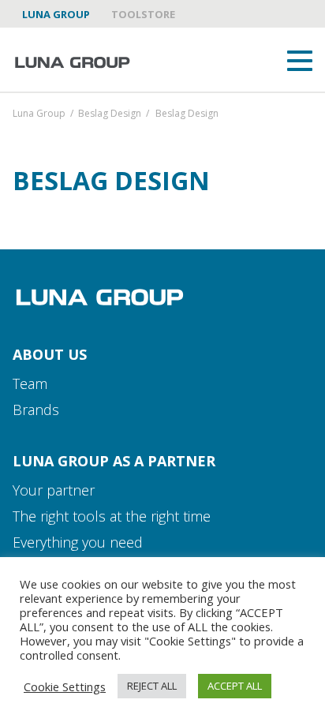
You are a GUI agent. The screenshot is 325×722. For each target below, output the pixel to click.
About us (50, 354)
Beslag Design (109, 114)
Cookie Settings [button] (65, 686)
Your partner (54, 490)
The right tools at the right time (112, 516)
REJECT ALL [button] (152, 686)
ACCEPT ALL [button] (234, 686)
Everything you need (78, 542)
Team (30, 383)
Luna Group (56, 14)
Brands (36, 409)
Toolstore (143, 14)
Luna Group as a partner (114, 460)
